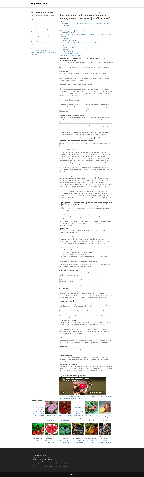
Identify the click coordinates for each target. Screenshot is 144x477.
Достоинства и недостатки (70, 40)
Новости (104, 4)
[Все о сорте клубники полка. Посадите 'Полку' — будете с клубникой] (91, 413)
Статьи (111, 4)
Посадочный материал (84, 396)
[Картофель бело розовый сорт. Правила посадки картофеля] (105, 413)
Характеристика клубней (70, 46)
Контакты (36, 459)
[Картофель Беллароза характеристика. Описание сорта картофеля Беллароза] (65, 435)
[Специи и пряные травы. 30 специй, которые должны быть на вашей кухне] (105, 435)
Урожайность (67, 38)
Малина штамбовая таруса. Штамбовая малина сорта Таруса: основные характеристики (42, 17)
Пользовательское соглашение (49, 459)
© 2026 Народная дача (39, 455)
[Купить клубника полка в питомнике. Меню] (38, 435)
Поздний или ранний (68, 44)
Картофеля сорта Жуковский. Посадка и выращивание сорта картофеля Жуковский (85, 23)
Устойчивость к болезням (70, 53)
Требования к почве (69, 27)
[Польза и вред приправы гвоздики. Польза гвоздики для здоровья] (91, 435)
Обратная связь (37, 465)
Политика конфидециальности (41, 461)
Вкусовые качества (68, 47)
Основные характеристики (99, 396)
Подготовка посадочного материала (73, 29)
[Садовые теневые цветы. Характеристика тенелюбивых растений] (78, 409)
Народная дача (39, 3)
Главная (97, 4)
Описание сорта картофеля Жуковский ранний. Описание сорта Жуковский (82, 42)
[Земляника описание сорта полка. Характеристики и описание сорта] (65, 413)
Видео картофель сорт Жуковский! (71, 55)
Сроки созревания (68, 51)
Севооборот (66, 25)
